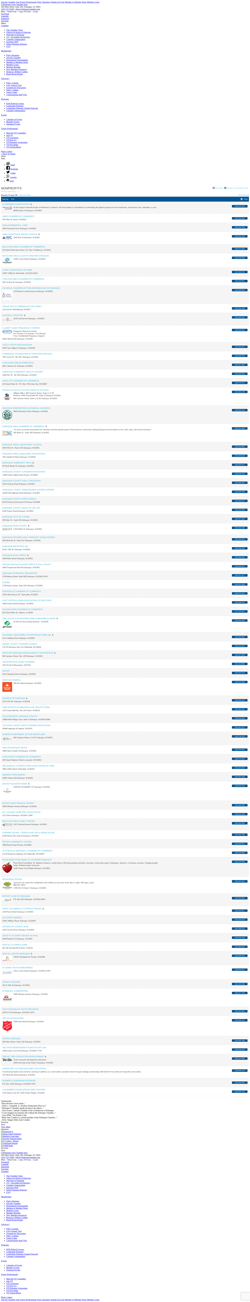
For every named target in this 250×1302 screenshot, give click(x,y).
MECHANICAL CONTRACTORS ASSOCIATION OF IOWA (28, 766)
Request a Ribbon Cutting (17, 72)
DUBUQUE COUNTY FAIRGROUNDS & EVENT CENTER (28, 490)
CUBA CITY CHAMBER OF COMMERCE (20, 381)
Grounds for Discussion (16, 88)
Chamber (5, 26)
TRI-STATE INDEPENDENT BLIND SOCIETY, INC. (24, 1047)
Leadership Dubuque (15, 106)
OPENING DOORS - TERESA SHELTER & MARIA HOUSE (28, 833)
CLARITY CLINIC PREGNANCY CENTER (21, 328)
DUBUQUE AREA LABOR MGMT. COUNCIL (22, 445)
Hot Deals (219, 188)
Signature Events (13, 124)
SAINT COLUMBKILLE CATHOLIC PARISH (21, 908)
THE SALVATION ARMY (13, 1018)
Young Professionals (9, 128)
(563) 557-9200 (7, 9)
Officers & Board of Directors (18, 32)
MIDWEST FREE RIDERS (13, 775)
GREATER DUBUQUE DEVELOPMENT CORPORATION (27, 653)
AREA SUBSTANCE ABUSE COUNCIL (19, 234)
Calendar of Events (14, 119)
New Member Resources (16, 69)
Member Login (93, 2)
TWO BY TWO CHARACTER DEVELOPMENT (23, 1056)
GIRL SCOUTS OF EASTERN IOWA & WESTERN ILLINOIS (28, 618)
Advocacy (5, 78)
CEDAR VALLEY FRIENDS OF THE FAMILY (22, 306)
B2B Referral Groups (15, 103)
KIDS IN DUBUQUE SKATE (14, 748)
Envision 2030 (12, 42)
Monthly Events (12, 122)
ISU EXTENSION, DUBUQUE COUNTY (19, 716)
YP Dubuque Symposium (16, 142)
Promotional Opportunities (17, 60)
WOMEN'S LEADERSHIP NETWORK (19, 1081)
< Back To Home (8, 154)
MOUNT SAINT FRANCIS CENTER (18, 803)
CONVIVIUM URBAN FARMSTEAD (18, 363)
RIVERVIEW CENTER (12, 879)
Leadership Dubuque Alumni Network (22, 108)
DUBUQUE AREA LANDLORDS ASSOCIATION (23, 454)
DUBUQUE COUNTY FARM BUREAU (19, 499)
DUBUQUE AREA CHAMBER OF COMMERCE (23, 426)
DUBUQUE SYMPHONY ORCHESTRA (19, 573)
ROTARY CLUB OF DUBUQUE (16, 896)
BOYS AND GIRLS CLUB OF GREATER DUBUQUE (25, 256)
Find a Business (43, 2)
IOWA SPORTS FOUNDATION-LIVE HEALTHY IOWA (26, 707)
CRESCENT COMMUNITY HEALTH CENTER (22, 372)
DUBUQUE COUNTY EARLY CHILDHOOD (21, 481)
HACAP (5, 671)
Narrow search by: (8, 191)
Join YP (9, 135)
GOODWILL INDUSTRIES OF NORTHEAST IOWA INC (26, 635)
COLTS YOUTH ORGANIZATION (17, 345)
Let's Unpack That (13, 85)
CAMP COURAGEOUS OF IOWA (17, 270)
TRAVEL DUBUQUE (11, 1038)
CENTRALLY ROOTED (12, 315)
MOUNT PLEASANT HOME (14, 784)
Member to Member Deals (75, 2)
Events (4, 115)
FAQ (8, 46)
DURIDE (6, 582)
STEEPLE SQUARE (11, 982)
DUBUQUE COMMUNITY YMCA (16, 463)
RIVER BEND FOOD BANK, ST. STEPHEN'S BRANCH (26, 860)
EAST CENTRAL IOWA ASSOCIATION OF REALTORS (26, 600)
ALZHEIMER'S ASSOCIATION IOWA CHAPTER (23, 1090)
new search (244, 195)
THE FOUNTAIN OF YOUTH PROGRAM (20, 1009)
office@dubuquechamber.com (27, 9)
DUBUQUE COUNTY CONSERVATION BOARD (23, 472)
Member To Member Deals (237, 188)
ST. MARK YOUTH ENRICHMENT (17, 968)
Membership (6, 51)
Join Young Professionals (26, 2)
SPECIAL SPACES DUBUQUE (16, 954)
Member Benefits (13, 67)
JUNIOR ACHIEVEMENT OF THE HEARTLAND (23, 734)
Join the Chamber (8, 2)
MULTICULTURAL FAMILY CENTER (18, 821)
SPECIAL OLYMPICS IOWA (14, 945)
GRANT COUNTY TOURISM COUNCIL (19, 644)
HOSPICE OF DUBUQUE (13, 698)
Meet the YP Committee (16, 133)
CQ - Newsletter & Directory (18, 37)
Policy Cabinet (12, 90)
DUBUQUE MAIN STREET (14, 555)
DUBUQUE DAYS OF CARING (16, 517)
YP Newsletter (12, 145)
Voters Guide (11, 92)
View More (5, 1127)
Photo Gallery (6, 151)
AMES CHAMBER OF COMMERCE (18, 216)
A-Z (12, 199)
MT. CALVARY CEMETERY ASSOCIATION (21, 812)
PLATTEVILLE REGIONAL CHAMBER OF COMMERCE (27, 851)
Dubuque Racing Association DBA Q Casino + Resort (26, 564)
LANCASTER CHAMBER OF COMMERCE (21, 757)
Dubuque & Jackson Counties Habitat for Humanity (25, 390)
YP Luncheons (12, 138)
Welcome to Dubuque (15, 35)
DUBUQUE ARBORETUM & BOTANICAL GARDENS (26, 408)
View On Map (25, 195)
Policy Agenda (12, 83)
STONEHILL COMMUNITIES (15, 991)
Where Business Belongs (16, 44)
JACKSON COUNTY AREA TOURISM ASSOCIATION (26, 725)
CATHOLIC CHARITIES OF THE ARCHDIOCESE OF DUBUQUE (31, 288)
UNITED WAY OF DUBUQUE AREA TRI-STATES (24, 1068)
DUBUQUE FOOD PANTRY (14, 526)
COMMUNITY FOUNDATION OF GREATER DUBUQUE (27, 354)
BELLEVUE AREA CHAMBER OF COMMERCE (23, 247)
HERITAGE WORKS (11, 680)
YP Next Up (11, 140)
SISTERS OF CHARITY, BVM (15, 926)
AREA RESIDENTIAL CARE (14, 225)
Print (246, 199)
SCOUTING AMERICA (12, 917)
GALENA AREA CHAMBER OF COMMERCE (22, 609)
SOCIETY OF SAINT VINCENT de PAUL (20, 935)
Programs (5, 99)
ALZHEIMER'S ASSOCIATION (16, 204)
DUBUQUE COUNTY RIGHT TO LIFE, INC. (21, 508)
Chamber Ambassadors (15, 39)
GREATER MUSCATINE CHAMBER (18, 662)
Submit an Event (57, 2)
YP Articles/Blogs (13, 147)
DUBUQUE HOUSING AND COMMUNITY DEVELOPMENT (28, 537)
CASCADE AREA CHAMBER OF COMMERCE (23, 279)
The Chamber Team (14, 30)
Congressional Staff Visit (16, 95)
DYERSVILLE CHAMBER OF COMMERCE (21, 591)
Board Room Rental (14, 74)
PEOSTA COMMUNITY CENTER (17, 842)
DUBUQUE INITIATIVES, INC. (15, 546)
